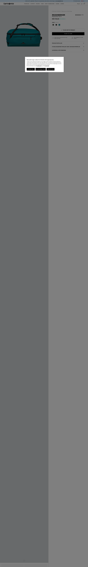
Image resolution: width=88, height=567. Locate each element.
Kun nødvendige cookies (40, 69)
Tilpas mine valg (51, 69)
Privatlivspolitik (38, 65)
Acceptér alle (30, 69)
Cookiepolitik (47, 65)
